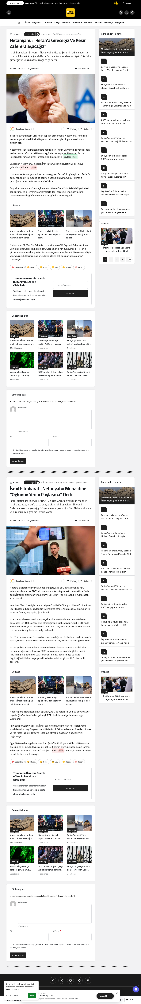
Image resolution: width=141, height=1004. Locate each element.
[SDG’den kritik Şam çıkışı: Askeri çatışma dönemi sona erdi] (50, 366)
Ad (11, 436)
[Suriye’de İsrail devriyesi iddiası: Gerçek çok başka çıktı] (117, 83)
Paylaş (132, 999)
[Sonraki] (130, 259)
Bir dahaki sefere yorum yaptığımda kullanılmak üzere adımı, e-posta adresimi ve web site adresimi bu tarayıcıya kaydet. (51, 451)
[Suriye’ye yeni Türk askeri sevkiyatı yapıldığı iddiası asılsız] (79, 224)
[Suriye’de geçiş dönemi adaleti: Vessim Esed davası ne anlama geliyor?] (79, 366)
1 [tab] (105, 259)
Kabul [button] (32, 995)
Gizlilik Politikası (12, 995)
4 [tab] (122, 259)
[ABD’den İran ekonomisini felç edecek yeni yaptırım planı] (117, 118)
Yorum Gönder (18, 461)
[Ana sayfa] (19, 22)
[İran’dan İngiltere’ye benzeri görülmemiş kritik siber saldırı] (22, 366)
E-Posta (57, 436)
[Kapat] (117, 993)
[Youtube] (88, 980)
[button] (126, 12)
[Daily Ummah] (70, 12)
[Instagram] (70, 980)
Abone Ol (70, 293)
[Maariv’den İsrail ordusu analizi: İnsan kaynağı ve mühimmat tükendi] (23, 224)
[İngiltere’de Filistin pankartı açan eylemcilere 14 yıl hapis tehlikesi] (117, 189)
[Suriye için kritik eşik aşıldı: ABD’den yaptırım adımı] (51, 224)
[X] (61, 980)
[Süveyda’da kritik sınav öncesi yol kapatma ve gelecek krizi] (117, 207)
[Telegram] (79, 980)
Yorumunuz (23, 407)
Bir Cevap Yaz (18, 394)
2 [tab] (111, 259)
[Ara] (121, 12)
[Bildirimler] (132, 12)
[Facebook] (53, 980)
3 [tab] (116, 259)
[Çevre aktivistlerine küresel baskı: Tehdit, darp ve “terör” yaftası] (117, 65)
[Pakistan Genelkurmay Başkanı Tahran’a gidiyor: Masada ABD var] (117, 100)
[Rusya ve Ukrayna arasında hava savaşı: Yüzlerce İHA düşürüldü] (117, 171)
